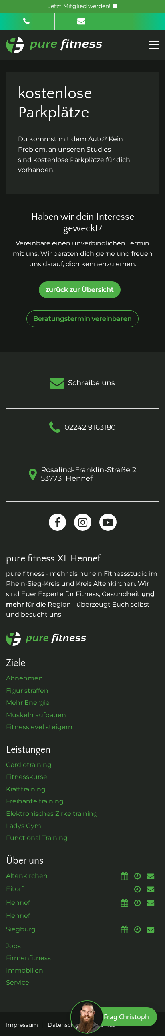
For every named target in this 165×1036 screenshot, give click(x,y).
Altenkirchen (27, 876)
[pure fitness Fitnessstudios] (54, 44)
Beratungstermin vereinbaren (82, 318)
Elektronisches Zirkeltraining (52, 813)
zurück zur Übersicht (80, 289)
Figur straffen (27, 690)
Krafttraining (26, 789)
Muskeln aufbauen (36, 715)
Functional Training (37, 838)
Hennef (18, 902)
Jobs (13, 946)
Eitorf (14, 889)
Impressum (22, 1024)
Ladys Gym (23, 826)
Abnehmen (24, 678)
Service (17, 982)
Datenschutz (65, 1024)
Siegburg (21, 929)
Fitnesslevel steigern (39, 727)
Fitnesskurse (26, 777)
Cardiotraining (29, 765)
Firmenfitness (28, 958)
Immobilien (24, 970)
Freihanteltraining (35, 801)
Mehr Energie (28, 702)
